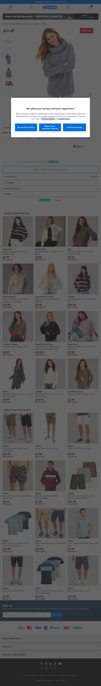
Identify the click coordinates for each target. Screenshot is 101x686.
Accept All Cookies (25, 127)
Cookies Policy (64, 119)
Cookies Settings (74, 127)
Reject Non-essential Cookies (50, 127)
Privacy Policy (48, 119)
